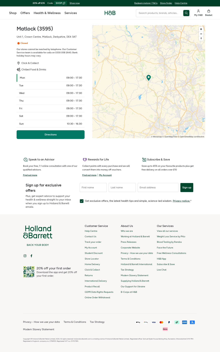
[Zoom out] (201, 33)
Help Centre (181, 3)
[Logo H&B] (110, 14)
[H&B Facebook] (31, 256)
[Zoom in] (201, 29)
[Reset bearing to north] (201, 38)
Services (70, 13)
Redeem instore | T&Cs (146, 3)
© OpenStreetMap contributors (191, 136)
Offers (25, 13)
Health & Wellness (47, 13)
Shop (13, 13)
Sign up (186, 187)
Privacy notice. (181, 200)
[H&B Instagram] (25, 256)
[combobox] (159, 13)
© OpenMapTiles (169, 136)
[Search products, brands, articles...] (187, 13)
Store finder (166, 3)
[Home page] (110, 13)
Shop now (75, 3)
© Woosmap (156, 136)
